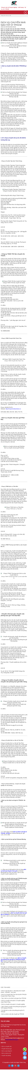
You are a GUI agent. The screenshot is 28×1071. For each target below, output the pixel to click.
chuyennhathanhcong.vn (11, 1039)
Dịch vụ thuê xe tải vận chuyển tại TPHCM (12, 1014)
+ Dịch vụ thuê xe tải (6, 1053)
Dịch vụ (3, 1042)
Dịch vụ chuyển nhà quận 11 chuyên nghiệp (13, 1004)
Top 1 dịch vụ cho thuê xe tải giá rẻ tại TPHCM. (13, 998)
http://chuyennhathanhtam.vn (13, 409)
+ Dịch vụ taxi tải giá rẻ (6, 1051)
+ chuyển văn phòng (6, 1055)
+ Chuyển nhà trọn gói (6, 1048)
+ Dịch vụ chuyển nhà (6, 1046)
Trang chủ (3, 15)
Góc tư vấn (8, 15)
